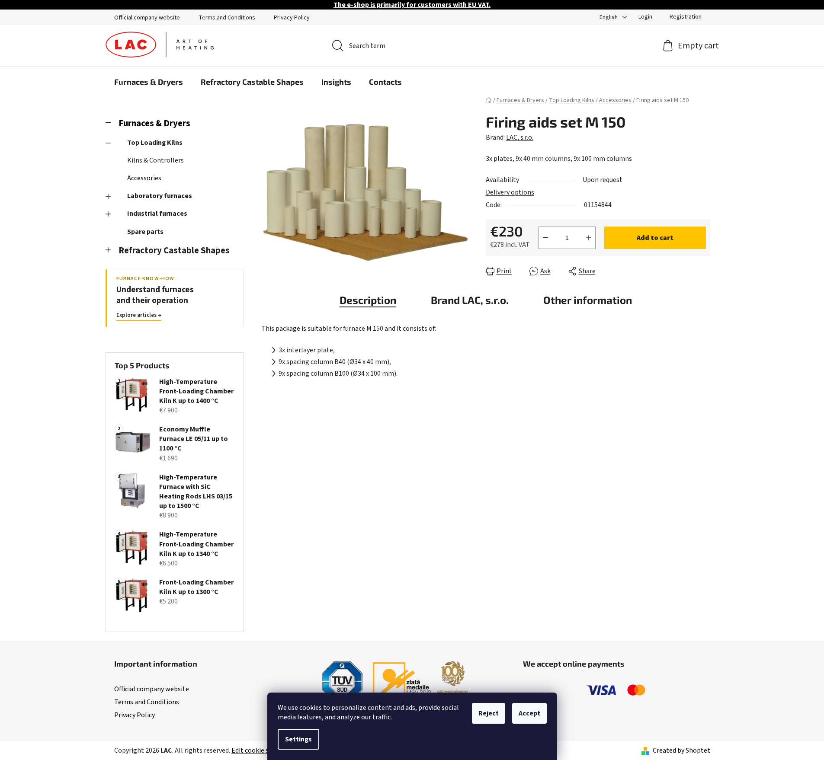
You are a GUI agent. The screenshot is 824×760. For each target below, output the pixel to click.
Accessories (144, 178)
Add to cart (655, 238)
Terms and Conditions (227, 17)
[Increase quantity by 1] (588, 238)
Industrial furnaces (157, 213)
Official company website (147, 17)
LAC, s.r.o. (519, 137)
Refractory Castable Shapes (174, 250)
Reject (488, 713)
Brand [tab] (470, 300)
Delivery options (510, 192)
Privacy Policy (292, 17)
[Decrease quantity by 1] (545, 238)
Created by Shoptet (681, 750)
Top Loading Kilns (155, 142)
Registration (686, 17)
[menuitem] (149, 81)
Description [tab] (368, 300)
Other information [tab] (587, 300)
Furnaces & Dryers (154, 123)
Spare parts (145, 231)
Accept (529, 713)
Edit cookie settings (261, 750)
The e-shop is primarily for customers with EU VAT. (412, 5)
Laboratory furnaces (159, 196)
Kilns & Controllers (155, 160)
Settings (298, 739)
